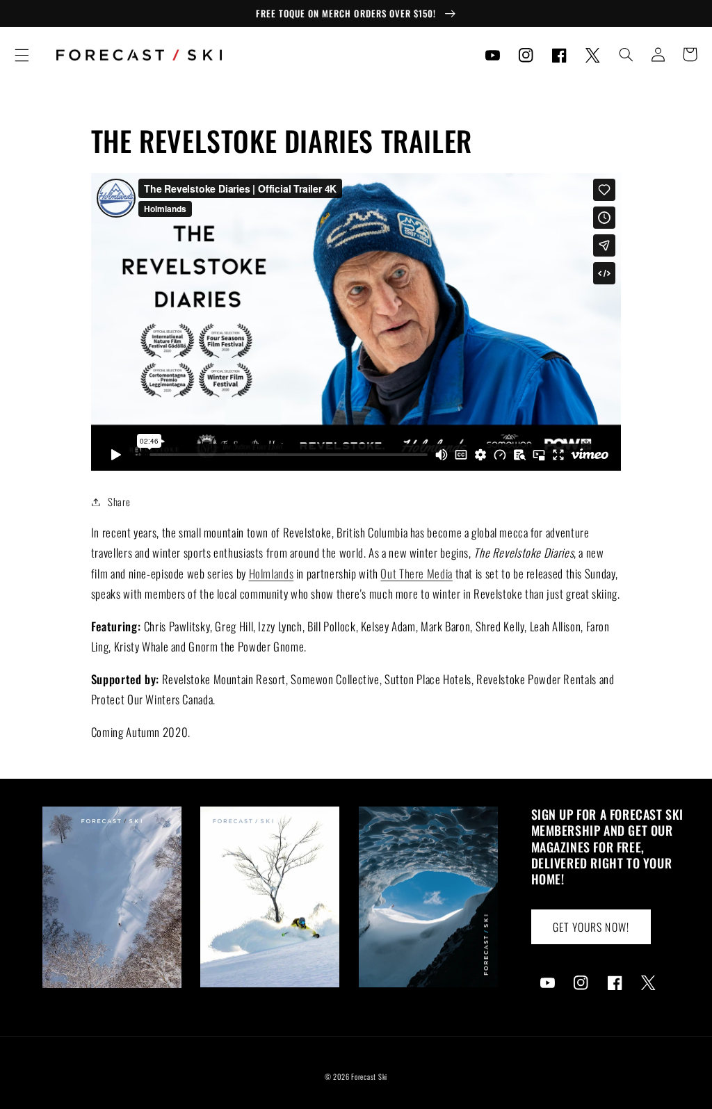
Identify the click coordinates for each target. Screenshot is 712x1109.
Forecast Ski (369, 1076)
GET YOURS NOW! (591, 926)
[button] (22, 55)
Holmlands (271, 573)
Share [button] (119, 501)
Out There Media (416, 573)
